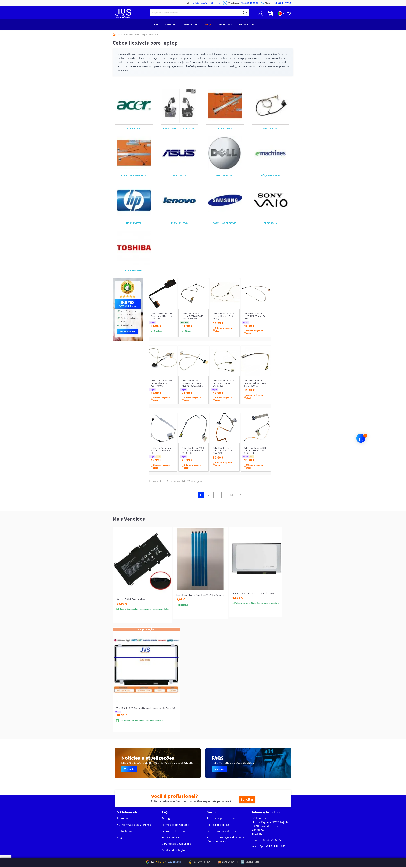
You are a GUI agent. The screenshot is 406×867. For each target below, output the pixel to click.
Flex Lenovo (179, 223)
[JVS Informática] (123, 16)
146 (232, 495)
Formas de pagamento (176, 825)
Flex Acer (133, 128)
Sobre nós (122, 818)
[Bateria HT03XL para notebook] (166, 581)
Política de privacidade (221, 818)
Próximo (240, 495)
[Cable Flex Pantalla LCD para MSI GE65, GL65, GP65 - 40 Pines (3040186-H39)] (265, 450)
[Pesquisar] (245, 12)
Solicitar (247, 799)
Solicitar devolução (173, 850)
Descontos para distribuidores (226, 831)
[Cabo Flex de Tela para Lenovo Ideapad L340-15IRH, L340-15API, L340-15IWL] (234, 315)
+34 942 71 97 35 (271, 840)
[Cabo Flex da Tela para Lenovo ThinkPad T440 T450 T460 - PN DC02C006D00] (265, 382)
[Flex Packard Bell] (134, 153)
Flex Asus (179, 175)
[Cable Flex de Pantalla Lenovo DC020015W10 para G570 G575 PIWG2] (203, 315)
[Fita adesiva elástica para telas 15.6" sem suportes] (222, 579)
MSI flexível (270, 128)
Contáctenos (124, 831)
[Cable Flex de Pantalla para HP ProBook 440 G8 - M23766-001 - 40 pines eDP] (172, 450)
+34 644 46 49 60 (275, 846)
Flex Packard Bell (133, 175)
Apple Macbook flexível (179, 128)
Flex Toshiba (134, 270)
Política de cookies (218, 825)
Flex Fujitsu (225, 128)
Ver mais (129, 769)
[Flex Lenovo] (179, 200)
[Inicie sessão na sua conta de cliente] (260, 14)
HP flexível (134, 223)
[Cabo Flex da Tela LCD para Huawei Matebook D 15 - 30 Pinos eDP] (172, 315)
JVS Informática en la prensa (133, 825)
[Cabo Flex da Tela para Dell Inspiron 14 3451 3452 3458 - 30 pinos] (234, 382)
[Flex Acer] (134, 106)
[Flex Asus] (179, 153)
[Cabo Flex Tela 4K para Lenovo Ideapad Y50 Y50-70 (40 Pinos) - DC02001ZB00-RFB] (172, 382)
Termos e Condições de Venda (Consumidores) (225, 839)
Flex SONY (270, 223)
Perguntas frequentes (175, 831)
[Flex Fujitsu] (225, 106)
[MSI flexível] (271, 106)
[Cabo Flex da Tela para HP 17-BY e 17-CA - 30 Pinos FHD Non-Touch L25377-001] (265, 315)
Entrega (166, 818)
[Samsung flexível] (225, 200)
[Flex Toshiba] (134, 248)
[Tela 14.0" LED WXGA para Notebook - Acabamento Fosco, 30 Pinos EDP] (174, 685)
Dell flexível (225, 175)
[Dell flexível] (225, 153)
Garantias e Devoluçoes (176, 844)
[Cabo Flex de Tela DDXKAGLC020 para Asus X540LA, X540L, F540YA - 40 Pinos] (203, 382)
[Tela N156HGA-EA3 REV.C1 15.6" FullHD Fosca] (277, 578)
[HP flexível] (134, 200)
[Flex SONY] (271, 200)
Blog (119, 837)
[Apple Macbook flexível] (179, 106)
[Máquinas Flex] (271, 153)
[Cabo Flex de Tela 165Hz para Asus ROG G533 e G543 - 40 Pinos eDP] (203, 450)
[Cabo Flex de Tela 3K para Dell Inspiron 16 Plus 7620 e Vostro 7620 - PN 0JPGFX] (234, 450)
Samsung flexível (225, 223)
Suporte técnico (171, 837)
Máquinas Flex (271, 175)
